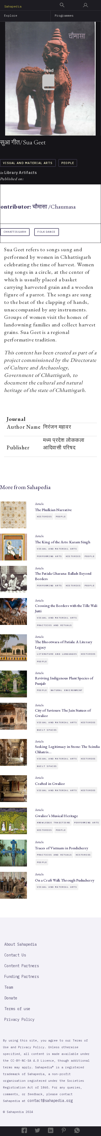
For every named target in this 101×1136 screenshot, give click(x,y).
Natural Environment (66, 690)
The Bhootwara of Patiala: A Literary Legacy (63, 644)
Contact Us (15, 955)
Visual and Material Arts (28, 163)
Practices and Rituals (54, 625)
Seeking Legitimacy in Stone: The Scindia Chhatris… (67, 749)
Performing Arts (49, 556)
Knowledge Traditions (53, 822)
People (67, 163)
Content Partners (21, 965)
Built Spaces (47, 730)
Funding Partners (21, 976)
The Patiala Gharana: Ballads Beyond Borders (63, 576)
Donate (10, 998)
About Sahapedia (20, 944)
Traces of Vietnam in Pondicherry (61, 848)
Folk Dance (46, 232)
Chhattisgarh (15, 232)
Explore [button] (11, 15)
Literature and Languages (57, 654)
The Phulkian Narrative (53, 509)
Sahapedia (13, 6)
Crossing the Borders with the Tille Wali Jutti (66, 608)
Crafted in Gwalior (50, 783)
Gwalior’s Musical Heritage (56, 815)
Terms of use (17, 1008)
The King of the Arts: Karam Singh (62, 542)
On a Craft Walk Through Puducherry (64, 880)
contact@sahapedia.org (50, 1100)
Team (8, 987)
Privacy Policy (19, 1019)
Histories (44, 516)
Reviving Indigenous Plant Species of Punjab (64, 681)
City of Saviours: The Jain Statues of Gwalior (63, 713)
